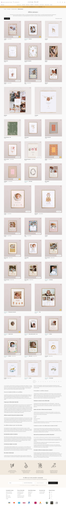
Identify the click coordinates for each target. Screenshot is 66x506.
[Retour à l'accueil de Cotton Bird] (33, 3)
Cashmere (5, 181)
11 (56, 381)
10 (54, 381)
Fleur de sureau (47, 257)
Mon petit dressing (27, 159)
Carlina (5, 213)
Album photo (47, 4)
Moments (5, 115)
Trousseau (36, 115)
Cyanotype (51, 279)
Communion (36, 4)
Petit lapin (30, 181)
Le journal (18, 494)
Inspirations (19, 4)
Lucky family (26, 257)
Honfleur (46, 235)
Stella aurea (6, 257)
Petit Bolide (51, 378)
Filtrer (7, 18)
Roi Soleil (46, 356)
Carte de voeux (41, 493)
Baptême (32, 4)
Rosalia (5, 235)
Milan (25, 235)
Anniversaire (42, 4)
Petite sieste (26, 279)
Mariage (23, 4)
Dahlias (46, 159)
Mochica (9, 356)
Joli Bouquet (26, 137)
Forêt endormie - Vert (7, 137)
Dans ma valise (6, 159)
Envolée (5, 378)
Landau (30, 378)
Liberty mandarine (48, 137)
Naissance (28, 4)
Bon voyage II (47, 181)
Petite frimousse (6, 279)
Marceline (36, 213)
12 (58, 381)
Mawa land (30, 356)
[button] (44, 6)
